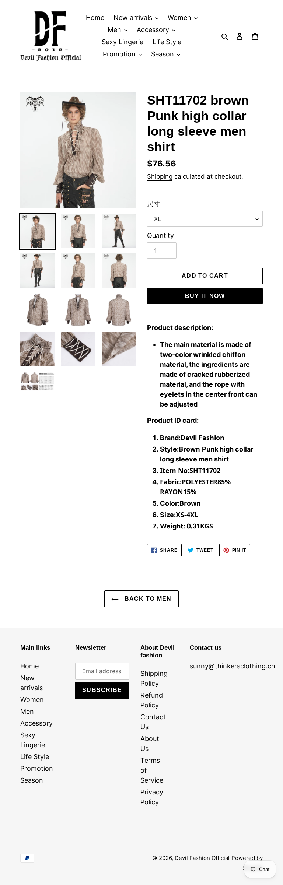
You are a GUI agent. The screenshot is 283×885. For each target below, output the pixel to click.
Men (27, 711)
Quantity (160, 235)
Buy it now (205, 296)
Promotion (36, 768)
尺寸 (153, 204)
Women (32, 699)
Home (29, 666)
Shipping (159, 176)
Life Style (34, 757)
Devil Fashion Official (202, 857)
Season (31, 780)
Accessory (36, 723)
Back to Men (146, 599)
